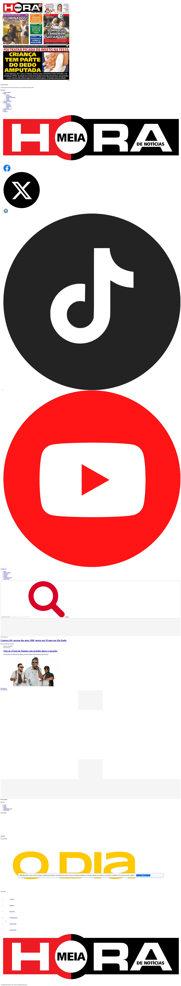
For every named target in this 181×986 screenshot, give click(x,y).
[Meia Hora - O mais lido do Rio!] (90, 162)
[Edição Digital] (36, 82)
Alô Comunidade (7, 101)
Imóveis (8, 100)
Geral (4, 93)
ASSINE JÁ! (4, 569)
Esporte (5, 807)
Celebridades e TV (7, 108)
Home (4, 110)
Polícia (7, 94)
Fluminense (8, 106)
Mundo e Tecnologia (10, 97)
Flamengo (8, 105)
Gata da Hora (6, 579)
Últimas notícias (7, 92)
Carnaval (5, 111)
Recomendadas (4, 689)
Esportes (5, 102)
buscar (66, 617)
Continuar (143, 875)
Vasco (7, 107)
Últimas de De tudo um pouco (7, 643)
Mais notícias (3, 688)
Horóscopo (5, 573)
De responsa (9, 96)
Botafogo (8, 103)
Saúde (7, 98)
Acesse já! (3, 90)
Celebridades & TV (7, 577)
